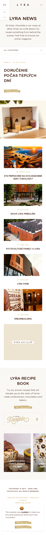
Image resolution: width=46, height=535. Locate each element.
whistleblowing (23, 503)
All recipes (23, 407)
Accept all (23, 527)
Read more (12, 91)
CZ (4, 17)
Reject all (23, 523)
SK (4, 12)
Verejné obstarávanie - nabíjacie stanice (23, 499)
